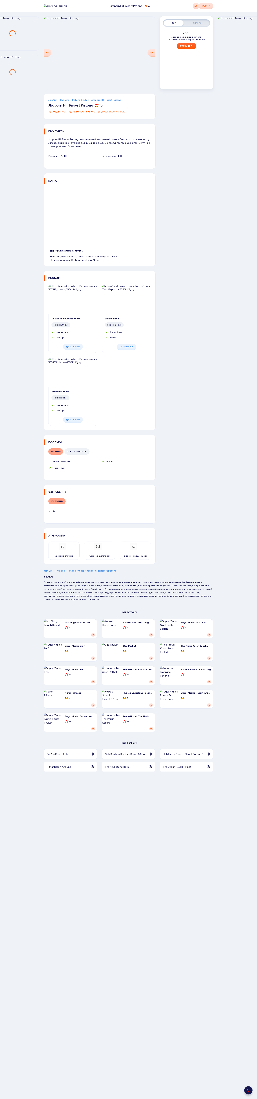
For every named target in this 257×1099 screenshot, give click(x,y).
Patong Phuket (80, 99)
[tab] (173, 23)
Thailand (64, 99)
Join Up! (52, 99)
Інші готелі (128, 742)
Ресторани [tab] (57, 501)
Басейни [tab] (56, 451)
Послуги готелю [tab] (77, 451)
